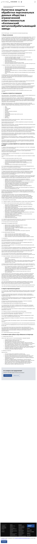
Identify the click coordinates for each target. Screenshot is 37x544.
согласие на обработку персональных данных (22, 538)
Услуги (11, 524)
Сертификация (3, 526)
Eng (19, 1)
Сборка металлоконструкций (13, 533)
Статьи (28, 528)
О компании (3, 525)
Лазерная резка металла (12, 526)
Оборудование (3, 527)
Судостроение (20, 531)
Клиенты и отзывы (30, 531)
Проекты (28, 533)
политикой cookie (4, 539)
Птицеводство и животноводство (21, 530)
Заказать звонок (30, 526)
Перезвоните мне (7, 375)
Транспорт (20, 534)
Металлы (2, 528)
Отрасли (20, 524)
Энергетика (20, 528)
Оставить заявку (4, 1)
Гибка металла (12, 527)
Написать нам (16, 375)
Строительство (20, 533)
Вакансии (2, 531)
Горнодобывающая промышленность (21, 527)
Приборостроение (21, 532)
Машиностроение (21, 525)
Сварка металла (12, 534)
